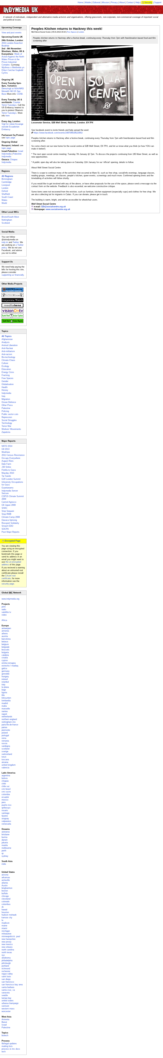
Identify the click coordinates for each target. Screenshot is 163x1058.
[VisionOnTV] (12, 312)
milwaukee (6, 933)
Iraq (3, 396)
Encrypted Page (12, 541)
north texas (7, 952)
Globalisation (8, 384)
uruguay (5, 818)
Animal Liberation (10, 345)
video (4, 615)
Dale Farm (6, 464)
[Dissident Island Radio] (12, 296)
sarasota (6, 992)
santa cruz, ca (8, 990)
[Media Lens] (12, 307)
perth (4, 850)
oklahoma (6, 958)
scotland (5, 749)
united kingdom (9, 765)
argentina (6, 775)
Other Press (7, 405)
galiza (4, 668)
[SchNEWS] (12, 291)
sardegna (6, 746)
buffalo (5, 893)
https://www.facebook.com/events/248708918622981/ (58, 133)
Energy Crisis (8, 372)
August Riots (8, 461)
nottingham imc (9, 722)
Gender (5, 381)
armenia (5, 631)
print (4, 607)
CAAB (20, 94)
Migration (6, 399)
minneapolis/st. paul (11, 936)
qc (3, 853)
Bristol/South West (10, 217)
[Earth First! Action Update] (12, 317)
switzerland (7, 754)
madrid (5, 703)
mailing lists (7, 1046)
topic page (10, 137)
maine (4, 925)
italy (3, 684)
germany (6, 671)
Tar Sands (6, 476)
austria (5, 636)
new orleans (7, 947)
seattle (5, 995)
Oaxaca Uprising (9, 520)
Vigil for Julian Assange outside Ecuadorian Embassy (12, 127)
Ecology (5, 366)
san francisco (8, 982)
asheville (6, 880)
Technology (7, 423)
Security (148, 2)
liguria (4, 692)
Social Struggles (9, 420)
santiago (5, 813)
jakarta (5, 842)
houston (5, 912)
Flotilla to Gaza (9, 470)
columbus (6, 904)
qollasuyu (6, 807)
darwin (4, 840)
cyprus (5, 660)
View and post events (11, 32)
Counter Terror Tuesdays (11, 103)
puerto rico (6, 805)
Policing (5, 411)
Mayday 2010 (8, 473)
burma (4, 837)
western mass (8, 1008)
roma (4, 738)
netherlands (7, 716)
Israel (4, 1025)
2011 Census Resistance (13, 455)
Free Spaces (72, 32)
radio (4, 609)
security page (8, 584)
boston (5, 891)
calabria (5, 655)
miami (4, 928)
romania (5, 741)
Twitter (16, 242)
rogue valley (7, 974)
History (5, 390)
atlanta (5, 883)
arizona (5, 875)
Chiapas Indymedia (10, 160)
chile (4, 783)
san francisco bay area (12, 984)
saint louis (6, 976)
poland (5, 733)
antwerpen (6, 628)
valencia (5, 767)
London (81, 32)
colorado (5, 901)
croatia (5, 657)
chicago (5, 896)
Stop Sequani (8, 511)
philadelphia (7, 960)
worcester (6, 1011)
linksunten (6, 698)
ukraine (5, 762)
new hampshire (8, 939)
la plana (5, 687)
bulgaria (5, 652)
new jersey (6, 942)
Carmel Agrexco (9, 502)
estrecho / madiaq (10, 665)
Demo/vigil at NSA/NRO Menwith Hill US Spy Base (13, 91)
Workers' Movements (11, 429)
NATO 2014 (7, 446)
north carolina (8, 949)
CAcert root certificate (9, 577)
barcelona (6, 639)
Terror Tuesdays (9, 113)
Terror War (6, 426)
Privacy (114, 2)
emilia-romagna (9, 663)
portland (5, 966)
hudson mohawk (9, 915)
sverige (5, 751)
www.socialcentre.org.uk (58, 209)
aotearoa (6, 832)
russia (4, 743)
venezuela (6, 824)
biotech (5, 1035)
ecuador (5, 797)
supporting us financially (13, 275)
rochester (6, 971)
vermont (5, 1006)
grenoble (5, 674)
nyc (3, 955)
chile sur (5, 786)
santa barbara (8, 987)
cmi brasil (6, 789)
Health (4, 387)
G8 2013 (5, 449)
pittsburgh (6, 963)
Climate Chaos (8, 360)
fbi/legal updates (9, 1043)
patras (4, 727)
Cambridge (6, 182)
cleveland (6, 899)
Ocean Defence (9, 402)
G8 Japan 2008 (9, 505)
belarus (5, 641)
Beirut (4, 1022)
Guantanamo (7, 488)
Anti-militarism (8, 351)
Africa (4, 620)
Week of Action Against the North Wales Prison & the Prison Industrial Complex (13, 59)
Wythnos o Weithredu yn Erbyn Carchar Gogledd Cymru (13, 70)
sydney (5, 856)
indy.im (5, 242)
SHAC (4, 508)
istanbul (5, 682)
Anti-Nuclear (7, 348)
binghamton (7, 888)
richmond (6, 968)
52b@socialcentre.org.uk (53, 206)
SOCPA (5, 529)
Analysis (6, 342)
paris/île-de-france (10, 724)
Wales (4, 200)
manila (5, 845)
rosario (5, 810)
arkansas (6, 877)
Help (137, 2)
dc (3, 907)
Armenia (5, 1019)
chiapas (5, 781)
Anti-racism (7, 354)
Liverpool (6, 185)
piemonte (6, 730)
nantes (5, 711)
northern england (9, 719)
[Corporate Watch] (12, 301)
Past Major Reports (10, 532)
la (2, 920)
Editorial (96, 2)
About (122, 2)
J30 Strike (6, 467)
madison (5, 923)
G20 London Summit (11, 479)
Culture (5, 363)
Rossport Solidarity (10, 523)
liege (4, 690)
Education (6, 369)
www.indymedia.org (10, 599)
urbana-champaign (10, 1003)
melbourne (6, 848)
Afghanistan (7, 339)
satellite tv (6, 612)
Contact (130, 2)
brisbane (5, 834)
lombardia (6, 700)
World (4, 203)
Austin (4, 885)
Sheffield (6, 194)
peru (4, 802)
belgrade (5, 647)
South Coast (7, 197)
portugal (5, 735)
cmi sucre (6, 791)
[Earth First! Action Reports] (12, 322)
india (4, 864)
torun (4, 757)
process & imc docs (11, 1049)
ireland (5, 679)
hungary (5, 676)
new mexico (7, 944)
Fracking (6, 375)
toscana (5, 759)
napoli (4, 714)
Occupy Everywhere (11, 458)
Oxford (5, 191)
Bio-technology (8, 357)
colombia (6, 794)
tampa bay (6, 998)
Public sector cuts (10, 414)
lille (3, 695)
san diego (6, 979)
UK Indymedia (30, 8)
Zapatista (6, 432)
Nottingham (7, 220)
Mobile (88, 2)
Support (157, 2)
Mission (105, 2)
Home (80, 2)
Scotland (6, 223)
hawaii (4, 909)
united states (8, 1000)
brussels (5, 649)
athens (5, 633)
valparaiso (6, 821)
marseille (6, 708)
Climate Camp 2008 (11, 517)
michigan (6, 931)
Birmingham (7, 179)
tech (4, 1051)
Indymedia (6, 393)
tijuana (5, 816)
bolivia (4, 778)
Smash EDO (7, 526)
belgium (5, 644)
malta (4, 706)
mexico (5, 800)
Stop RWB (6, 514)
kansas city (7, 917)
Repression (7, 417)
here (8, 115)
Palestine (6, 408)
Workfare (6, 452)
